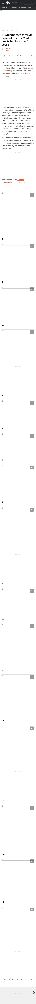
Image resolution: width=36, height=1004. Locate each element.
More (29, 7)
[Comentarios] (17, 55)
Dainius (8, 48)
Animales (14, 7)
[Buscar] (21, 2)
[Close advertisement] (33, 992)
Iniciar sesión (29, 3)
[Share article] (32, 195)
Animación (22, 7)
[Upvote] (4, 55)
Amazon (20, 180)
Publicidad (5, 7)
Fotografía (5, 31)
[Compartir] (31, 55)
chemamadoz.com (9, 182)
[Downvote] (9, 55)
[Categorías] (3, 2)
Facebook (21, 182)
